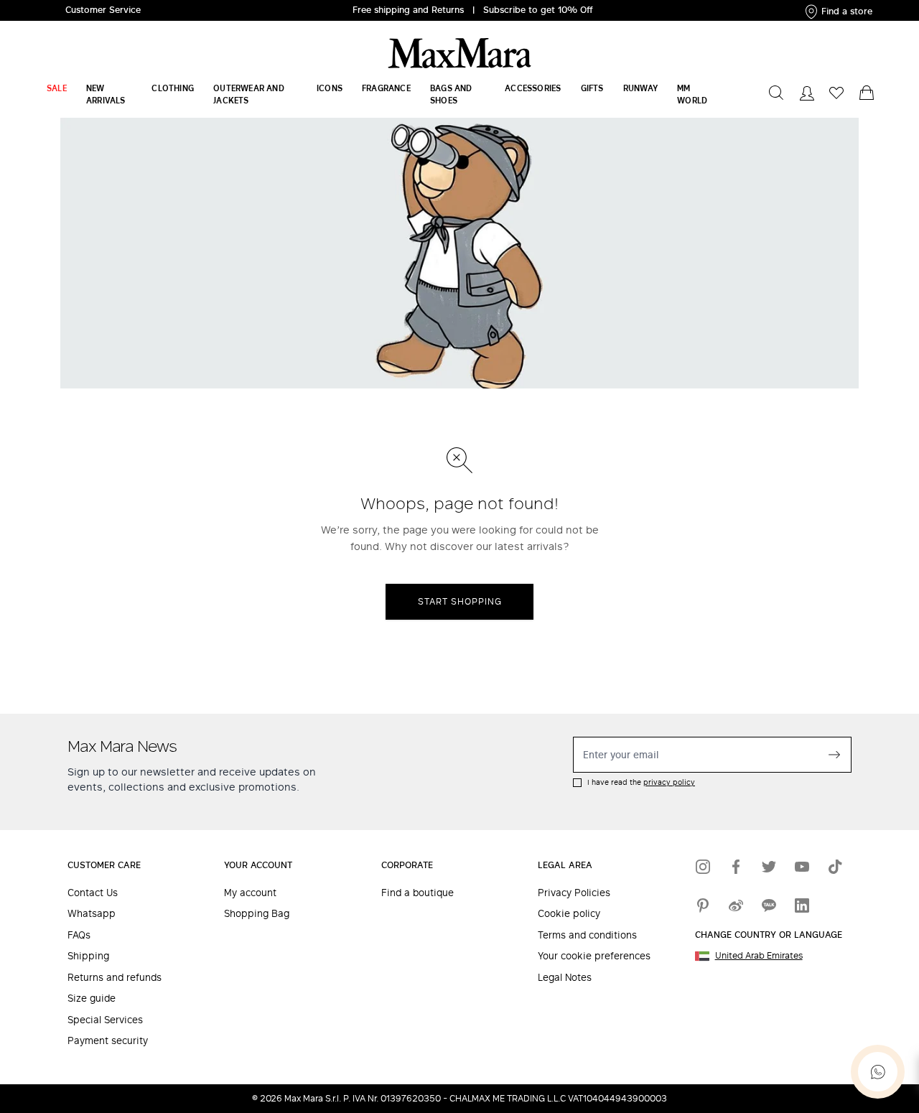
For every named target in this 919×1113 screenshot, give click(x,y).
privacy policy (669, 782)
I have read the (641, 782)
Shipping (88, 956)
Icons (329, 88)
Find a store (846, 11)
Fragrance (386, 88)
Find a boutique (417, 893)
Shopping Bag (256, 914)
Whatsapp (91, 914)
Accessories (533, 88)
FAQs (78, 935)
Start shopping (460, 601)
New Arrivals (106, 94)
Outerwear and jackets (248, 94)
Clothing (172, 88)
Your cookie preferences (594, 956)
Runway (640, 88)
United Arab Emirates (759, 955)
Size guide (91, 998)
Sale (57, 88)
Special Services (105, 1020)
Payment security (107, 1041)
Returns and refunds (114, 977)
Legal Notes (565, 977)
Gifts (592, 88)
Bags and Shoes (451, 94)
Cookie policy (569, 914)
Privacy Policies (574, 893)
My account (250, 893)
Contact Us (92, 893)
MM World (692, 94)
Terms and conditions (587, 935)
